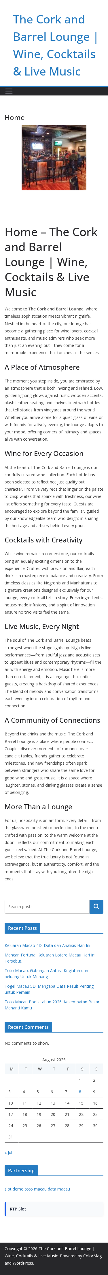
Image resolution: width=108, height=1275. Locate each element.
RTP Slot (18, 1209)
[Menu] (9, 91)
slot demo (14, 1189)
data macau (59, 1189)
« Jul (8, 1152)
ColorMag (92, 1256)
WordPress (23, 1263)
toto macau (36, 1189)
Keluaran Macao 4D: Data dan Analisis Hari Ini (47, 945)
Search (96, 907)
